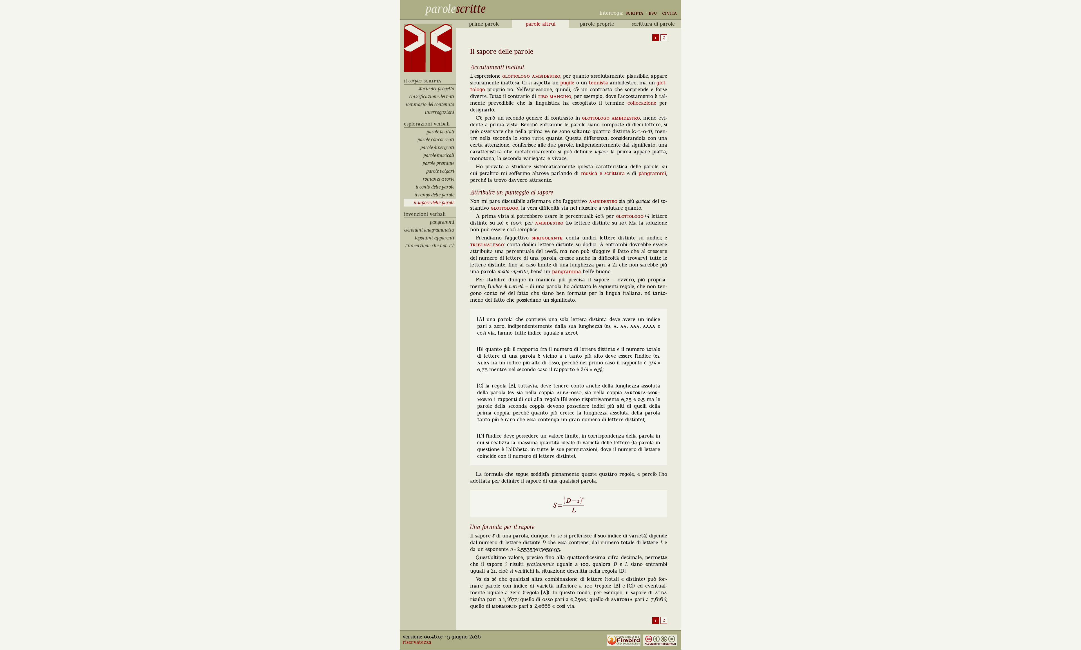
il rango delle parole (435, 195)
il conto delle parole (436, 187)
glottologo (516, 76)
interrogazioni (440, 112)
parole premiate (439, 163)
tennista (598, 83)
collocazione (641, 103)
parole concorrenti (436, 139)
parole (440, 8)
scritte (471, 8)
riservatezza (417, 642)
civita (669, 13)
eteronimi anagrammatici (430, 230)
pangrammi (443, 222)
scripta (635, 13)
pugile (567, 83)
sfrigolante (546, 238)
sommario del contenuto (431, 104)
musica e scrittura (603, 173)
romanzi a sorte (439, 179)
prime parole (484, 24)
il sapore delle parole (435, 202)
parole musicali (439, 155)
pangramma (566, 271)
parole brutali (441, 132)
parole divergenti (438, 147)
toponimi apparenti (435, 238)
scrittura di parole (653, 24)
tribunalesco (487, 244)
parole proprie (597, 24)
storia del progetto (437, 88)
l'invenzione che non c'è (430, 245)
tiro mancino (554, 96)
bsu (653, 13)
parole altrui (540, 24)
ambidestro (546, 76)
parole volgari (441, 171)
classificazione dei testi (432, 96)
